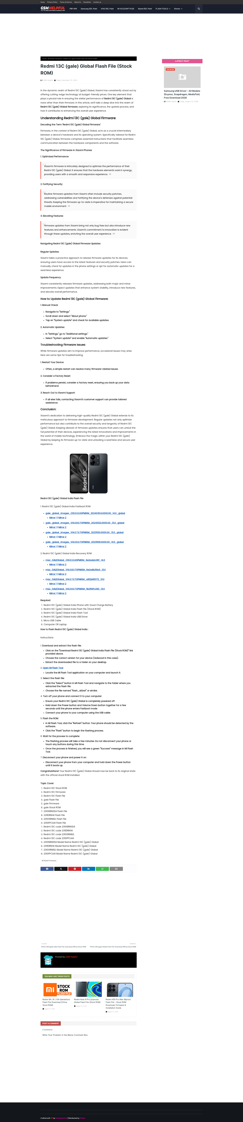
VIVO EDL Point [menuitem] (107, 9)
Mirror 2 (62, 517)
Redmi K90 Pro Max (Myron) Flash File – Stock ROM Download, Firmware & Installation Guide (118, 1003)
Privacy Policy (52, 2)
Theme (82, 1118)
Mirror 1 (53, 517)
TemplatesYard (61, 1118)
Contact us (97, 2)
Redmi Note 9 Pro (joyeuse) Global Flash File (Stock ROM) (87, 1001)
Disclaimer (87, 2)
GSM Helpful (48, 80)
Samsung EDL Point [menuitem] (89, 9)
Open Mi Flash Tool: (53, 667)
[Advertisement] (121, 33)
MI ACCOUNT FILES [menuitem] (125, 9)
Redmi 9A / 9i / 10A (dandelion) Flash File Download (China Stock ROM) (56, 1002)
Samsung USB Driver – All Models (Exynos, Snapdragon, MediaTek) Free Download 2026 (182, 94)
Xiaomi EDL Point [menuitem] (145, 9)
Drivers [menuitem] (177, 9)
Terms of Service (66, 2)
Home (42, 2)
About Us (77, 2)
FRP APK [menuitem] (73, 9)
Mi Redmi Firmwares (55, 58)
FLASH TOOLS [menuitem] (162, 9)
